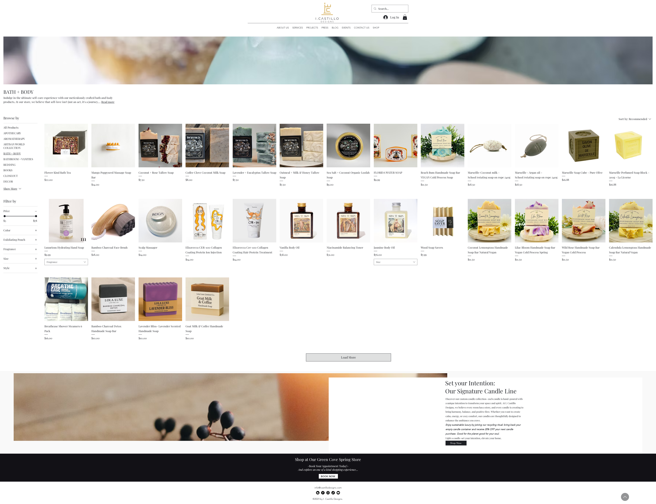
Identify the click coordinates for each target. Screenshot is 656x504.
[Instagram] (328, 492)
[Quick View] (66, 145)
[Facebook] (323, 492)
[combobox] (66, 262)
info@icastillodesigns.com (328, 487)
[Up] (625, 497)
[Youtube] (338, 492)
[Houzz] (317, 492)
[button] (405, 17)
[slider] (5, 216)
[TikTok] (333, 492)
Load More (348, 357)
